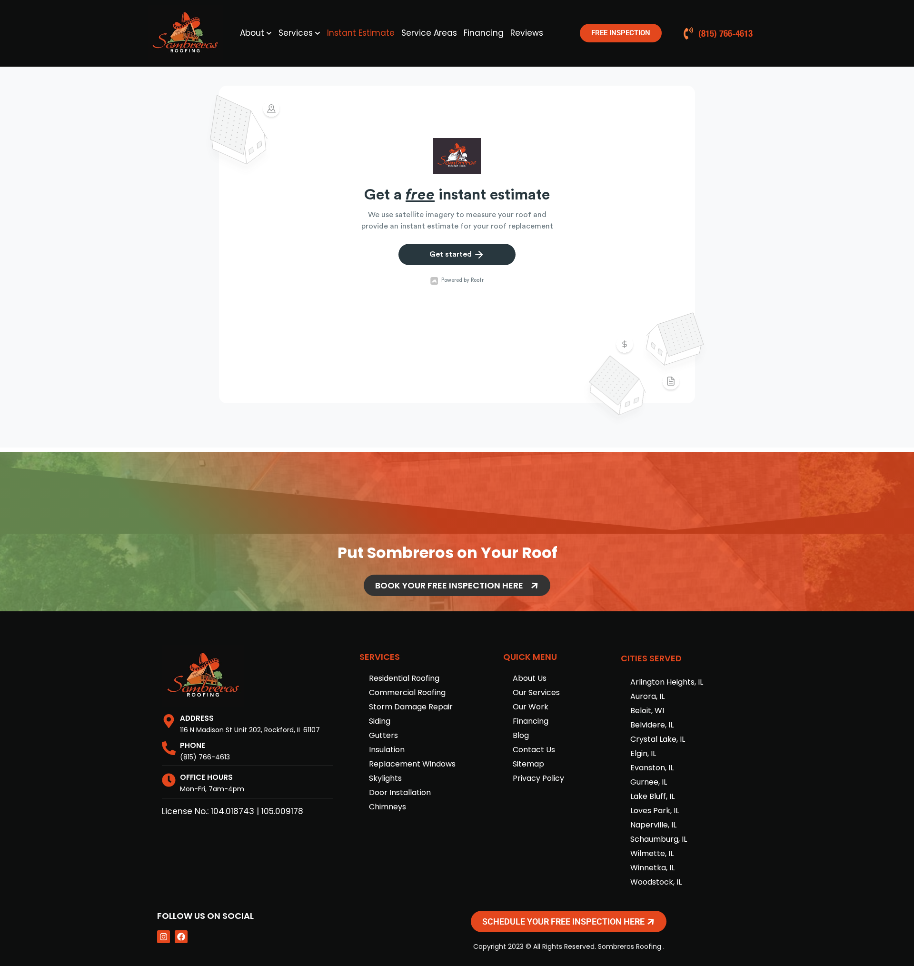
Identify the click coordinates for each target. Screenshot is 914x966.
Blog (521, 735)
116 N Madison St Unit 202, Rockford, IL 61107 (250, 730)
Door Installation (400, 792)
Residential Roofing (404, 678)
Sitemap (528, 763)
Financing (484, 33)
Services (295, 33)
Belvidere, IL (652, 724)
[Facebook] (181, 936)
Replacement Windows (412, 763)
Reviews (526, 33)
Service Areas (429, 33)
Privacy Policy (538, 778)
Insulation (387, 749)
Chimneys (387, 806)
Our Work (530, 706)
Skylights (385, 778)
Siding (379, 721)
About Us (529, 678)
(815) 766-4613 (205, 757)
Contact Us (534, 749)
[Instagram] (163, 936)
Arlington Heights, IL (666, 682)
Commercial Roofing (407, 692)
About (252, 33)
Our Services (536, 692)
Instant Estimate (361, 33)
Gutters (383, 735)
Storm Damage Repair (411, 706)
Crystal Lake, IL (657, 739)
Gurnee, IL (648, 782)
